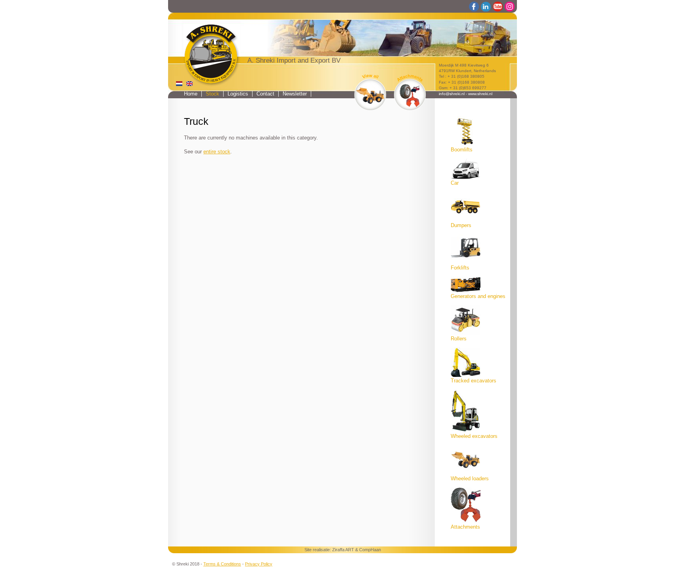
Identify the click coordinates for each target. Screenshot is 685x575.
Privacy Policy (258, 564)
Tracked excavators (473, 381)
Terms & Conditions (222, 564)
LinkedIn (486, 6)
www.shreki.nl (480, 94)
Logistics (238, 94)
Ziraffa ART (343, 549)
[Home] (206, 50)
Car (455, 183)
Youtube (498, 6)
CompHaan (370, 549)
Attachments (465, 527)
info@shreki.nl (452, 94)
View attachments (410, 92)
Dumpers (461, 225)
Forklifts (460, 268)
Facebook (474, 6)
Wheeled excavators (474, 436)
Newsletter (295, 94)
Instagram (510, 6)
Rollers (459, 339)
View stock (370, 92)
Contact (265, 94)
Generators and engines (478, 296)
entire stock (216, 152)
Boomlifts (462, 150)
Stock (212, 94)
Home (190, 94)
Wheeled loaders (470, 478)
